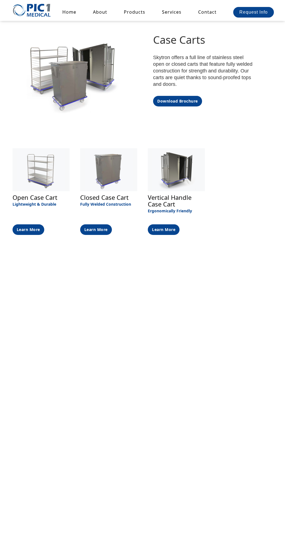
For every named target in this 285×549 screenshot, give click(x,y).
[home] (32, 10)
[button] (135, 12)
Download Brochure (177, 101)
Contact (207, 12)
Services (171, 12)
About (100, 12)
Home (69, 12)
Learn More (28, 229)
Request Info (253, 12)
